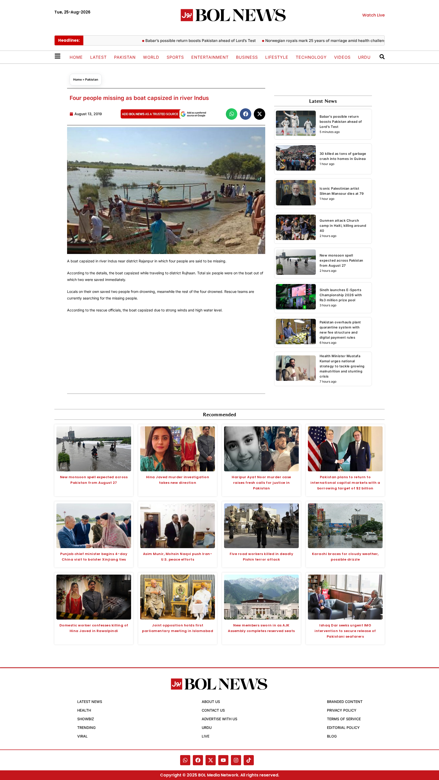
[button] (231, 114)
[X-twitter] (211, 760)
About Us (211, 701)
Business (247, 57)
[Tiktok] (249, 760)
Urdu (364, 57)
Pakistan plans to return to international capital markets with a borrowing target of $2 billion (345, 483)
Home (76, 57)
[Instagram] (236, 760)
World (151, 57)
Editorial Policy (343, 727)
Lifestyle (276, 57)
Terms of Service (344, 719)
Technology (311, 57)
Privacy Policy (341, 710)
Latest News (89, 701)
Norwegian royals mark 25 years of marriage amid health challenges (311, 40)
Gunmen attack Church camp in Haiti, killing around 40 (343, 225)
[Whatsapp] (185, 760)
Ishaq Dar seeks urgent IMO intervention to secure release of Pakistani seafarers (345, 631)
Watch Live (373, 15)
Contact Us (213, 710)
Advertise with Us (219, 719)
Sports (175, 57)
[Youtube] (223, 760)
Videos (342, 57)
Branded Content (345, 701)
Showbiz (85, 719)
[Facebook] (198, 760)
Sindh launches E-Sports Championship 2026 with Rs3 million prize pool (341, 295)
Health (84, 710)
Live (205, 736)
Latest (98, 57)
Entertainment (210, 57)
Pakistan (125, 57)
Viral (82, 736)
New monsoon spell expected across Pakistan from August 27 (341, 260)
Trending (86, 727)
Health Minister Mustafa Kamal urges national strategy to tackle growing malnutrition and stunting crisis (342, 366)
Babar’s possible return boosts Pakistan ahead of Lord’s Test (184, 40)
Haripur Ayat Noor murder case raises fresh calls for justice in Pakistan (261, 483)
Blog (332, 736)
